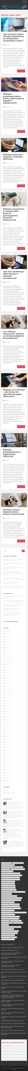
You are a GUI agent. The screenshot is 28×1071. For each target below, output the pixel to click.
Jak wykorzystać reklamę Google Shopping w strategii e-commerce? (13, 983)
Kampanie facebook (19, 867)
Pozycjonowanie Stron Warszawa (8, 885)
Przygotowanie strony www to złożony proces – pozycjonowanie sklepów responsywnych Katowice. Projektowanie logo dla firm (14, 573)
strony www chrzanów (18, 922)
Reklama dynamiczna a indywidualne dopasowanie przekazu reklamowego (13, 1027)
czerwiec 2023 (8, 642)
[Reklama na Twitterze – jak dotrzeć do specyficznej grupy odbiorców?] (14, 380)
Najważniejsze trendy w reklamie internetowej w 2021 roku (13, 972)
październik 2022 (9, 661)
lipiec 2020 (7, 736)
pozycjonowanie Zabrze (6, 894)
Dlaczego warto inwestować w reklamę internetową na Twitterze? (14, 1017)
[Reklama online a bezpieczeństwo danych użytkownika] (14, 500)
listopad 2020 (8, 725)
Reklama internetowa (10, 792)
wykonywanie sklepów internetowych (9, 937)
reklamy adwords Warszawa (20, 912)
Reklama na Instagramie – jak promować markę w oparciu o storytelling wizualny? (12, 586)
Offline (6, 790)
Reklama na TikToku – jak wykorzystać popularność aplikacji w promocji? (13, 1013)
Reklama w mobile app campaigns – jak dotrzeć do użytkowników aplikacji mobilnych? (14, 578)
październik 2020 (9, 728)
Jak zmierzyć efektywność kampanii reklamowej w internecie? (12, 1009)
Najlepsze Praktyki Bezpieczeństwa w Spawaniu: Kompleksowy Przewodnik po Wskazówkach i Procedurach (12, 614)
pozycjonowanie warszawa (7, 891)
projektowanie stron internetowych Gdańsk (10, 904)
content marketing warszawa (7, 867)
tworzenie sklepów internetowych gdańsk (10, 931)
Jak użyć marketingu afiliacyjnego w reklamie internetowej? (13, 274)
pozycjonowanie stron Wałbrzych (8, 887)
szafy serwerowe (5, 924)
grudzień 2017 (8, 772)
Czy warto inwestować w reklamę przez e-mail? (12, 969)
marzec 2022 (8, 681)
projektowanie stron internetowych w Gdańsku (11, 908)
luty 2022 (7, 683)
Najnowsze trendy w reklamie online (9, 950)
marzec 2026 (8, 631)
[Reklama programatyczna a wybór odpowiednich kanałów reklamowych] (14, 84)
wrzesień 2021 (8, 697)
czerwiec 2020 (8, 739)
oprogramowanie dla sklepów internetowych (11, 873)
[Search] (23, 551)
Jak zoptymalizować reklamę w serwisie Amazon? (12, 1020)
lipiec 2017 (7, 775)
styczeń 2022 (8, 686)
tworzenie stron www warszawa (8, 935)
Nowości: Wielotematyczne (9, 1058)
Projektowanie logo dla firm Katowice (9, 896)
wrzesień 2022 (8, 664)
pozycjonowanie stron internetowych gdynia (11, 879)
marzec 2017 (8, 780)
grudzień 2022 (8, 656)
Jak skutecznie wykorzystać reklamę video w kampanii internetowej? (13, 1033)
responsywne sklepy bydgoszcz (8, 914)
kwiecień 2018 (8, 761)
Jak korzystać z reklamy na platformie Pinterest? (12, 1030)
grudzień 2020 (8, 722)
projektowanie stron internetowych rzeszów (10, 906)
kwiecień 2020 (8, 744)
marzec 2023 (8, 647)
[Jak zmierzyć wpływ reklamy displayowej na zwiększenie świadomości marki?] (14, 25)
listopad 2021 (8, 692)
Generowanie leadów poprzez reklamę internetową (12, 564)
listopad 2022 (8, 658)
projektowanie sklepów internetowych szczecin (11, 900)
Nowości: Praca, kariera (8, 1050)
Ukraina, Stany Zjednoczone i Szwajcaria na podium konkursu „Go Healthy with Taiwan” (13, 601)
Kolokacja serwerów (6, 869)
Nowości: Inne (5, 1047)
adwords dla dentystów (6, 863)
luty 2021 (7, 717)
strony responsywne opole (7, 922)
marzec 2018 (8, 764)
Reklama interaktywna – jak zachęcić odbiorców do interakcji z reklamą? (13, 1001)
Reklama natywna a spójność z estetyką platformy (13, 156)
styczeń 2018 (8, 769)
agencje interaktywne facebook (8, 865)
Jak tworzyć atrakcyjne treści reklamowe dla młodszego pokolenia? (14, 976)
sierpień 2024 (8, 636)
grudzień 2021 (8, 689)
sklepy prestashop (5, 920)
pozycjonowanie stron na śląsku (8, 881)
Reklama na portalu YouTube (7, 912)
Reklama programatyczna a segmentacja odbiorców (12, 453)
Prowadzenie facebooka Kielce (8, 910)
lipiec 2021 (7, 703)
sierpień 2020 (8, 733)
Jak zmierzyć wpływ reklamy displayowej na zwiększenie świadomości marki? (13, 37)
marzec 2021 (8, 714)
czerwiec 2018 (8, 755)
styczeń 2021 (8, 719)
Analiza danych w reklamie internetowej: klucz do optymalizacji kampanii (12, 961)
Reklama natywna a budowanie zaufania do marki (12, 980)
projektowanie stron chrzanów (8, 902)
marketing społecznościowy (7, 871)
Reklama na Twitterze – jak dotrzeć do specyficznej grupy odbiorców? (14, 393)
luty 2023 (7, 650)
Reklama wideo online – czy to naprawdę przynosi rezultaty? (12, 987)
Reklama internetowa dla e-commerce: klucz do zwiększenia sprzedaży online (16, 831)
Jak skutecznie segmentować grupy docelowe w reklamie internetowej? (12, 1005)
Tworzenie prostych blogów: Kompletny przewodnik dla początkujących (12, 605)
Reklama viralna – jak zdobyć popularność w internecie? (15, 821)
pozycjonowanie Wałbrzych (19, 891)
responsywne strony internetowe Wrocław (10, 918)
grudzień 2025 (8, 633)
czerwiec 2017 (8, 778)
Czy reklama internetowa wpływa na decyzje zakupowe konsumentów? (13, 334)
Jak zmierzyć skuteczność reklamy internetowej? (12, 947)
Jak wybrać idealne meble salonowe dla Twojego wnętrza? (12, 597)
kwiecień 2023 (8, 644)
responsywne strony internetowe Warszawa (10, 916)
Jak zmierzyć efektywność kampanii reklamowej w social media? (11, 582)
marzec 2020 (8, 747)
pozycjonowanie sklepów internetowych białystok (12, 875)
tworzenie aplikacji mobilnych (8, 929)
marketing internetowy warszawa (17, 869)
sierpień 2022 (8, 667)
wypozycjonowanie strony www (8, 939)
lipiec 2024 (7, 639)
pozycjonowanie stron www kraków (9, 889)
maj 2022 (7, 675)
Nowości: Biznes (6, 1044)
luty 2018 (7, 767)
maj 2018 (7, 758)
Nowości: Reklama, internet (9, 1055)
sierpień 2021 (8, 700)
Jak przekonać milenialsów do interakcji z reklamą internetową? (16, 811)
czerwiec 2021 (8, 706)
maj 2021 (7, 708)
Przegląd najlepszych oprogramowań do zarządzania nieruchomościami (12, 609)
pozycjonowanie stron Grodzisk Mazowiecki (10, 877)
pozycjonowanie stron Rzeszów (8, 883)
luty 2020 (7, 750)
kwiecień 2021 (8, 711)
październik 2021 (9, 694)
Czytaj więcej (21, 71)
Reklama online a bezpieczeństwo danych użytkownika (13, 511)
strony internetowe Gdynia (15, 920)
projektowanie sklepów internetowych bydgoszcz (12, 898)
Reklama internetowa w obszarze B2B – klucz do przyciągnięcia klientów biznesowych (13, 214)
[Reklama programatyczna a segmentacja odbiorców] (14, 440)
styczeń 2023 (8, 653)
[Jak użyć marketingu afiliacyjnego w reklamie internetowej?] (14, 262)
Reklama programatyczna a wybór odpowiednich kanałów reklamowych (13, 98)
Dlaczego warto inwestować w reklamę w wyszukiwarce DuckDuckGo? (10, 966)
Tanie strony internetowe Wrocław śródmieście (11, 927)
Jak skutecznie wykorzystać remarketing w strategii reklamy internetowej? (13, 559)
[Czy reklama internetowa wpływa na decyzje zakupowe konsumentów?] (14, 322)
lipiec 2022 (7, 669)
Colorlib (17, 1068)
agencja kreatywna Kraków (17, 863)
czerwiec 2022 (8, 672)
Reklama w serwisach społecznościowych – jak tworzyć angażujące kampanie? (14, 991)
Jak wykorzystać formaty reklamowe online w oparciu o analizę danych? (15, 803)
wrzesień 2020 (8, 731)
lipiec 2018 (7, 753)
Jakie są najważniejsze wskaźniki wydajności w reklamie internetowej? (14, 957)
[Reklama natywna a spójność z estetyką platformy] (14, 145)
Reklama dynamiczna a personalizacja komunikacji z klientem (12, 568)
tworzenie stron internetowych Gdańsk (9, 933)
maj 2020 (7, 742)
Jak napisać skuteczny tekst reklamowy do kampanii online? (15, 842)
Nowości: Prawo (6, 1053)
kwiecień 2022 (8, 678)
